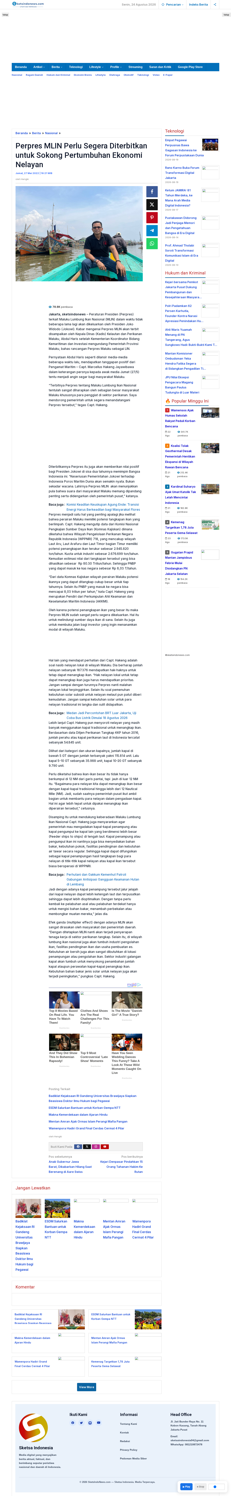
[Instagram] (96, 1146)
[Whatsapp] (152, 243)
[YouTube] (98, 1423)
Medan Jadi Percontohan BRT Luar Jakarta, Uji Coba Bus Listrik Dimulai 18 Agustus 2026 (101, 715)
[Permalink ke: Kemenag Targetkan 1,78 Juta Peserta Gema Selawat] (147, 1366)
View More (86, 1387)
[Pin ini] (152, 217)
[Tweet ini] (152, 204)
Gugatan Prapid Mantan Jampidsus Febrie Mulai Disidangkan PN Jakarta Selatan (179, 563)
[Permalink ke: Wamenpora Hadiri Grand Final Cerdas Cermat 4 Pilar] (145, 1208)
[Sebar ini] (152, 191)
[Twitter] (87, 1146)
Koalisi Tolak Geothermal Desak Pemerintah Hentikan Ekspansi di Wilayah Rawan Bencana (180, 456)
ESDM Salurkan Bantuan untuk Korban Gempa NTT (85, 1108)
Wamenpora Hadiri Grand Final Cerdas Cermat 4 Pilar (86, 1128)
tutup (5, 14)
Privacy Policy (128, 1449)
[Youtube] (105, 1146)
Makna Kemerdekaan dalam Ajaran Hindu (78, 1114)
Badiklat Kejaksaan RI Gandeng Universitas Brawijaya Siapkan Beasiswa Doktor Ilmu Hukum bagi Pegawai (33, 1323)
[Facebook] (78, 1146)
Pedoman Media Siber (133, 1458)
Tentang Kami (128, 1423)
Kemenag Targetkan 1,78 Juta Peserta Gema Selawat (181, 527)
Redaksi (125, 1441)
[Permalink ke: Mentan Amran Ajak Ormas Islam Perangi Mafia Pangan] (116, 1208)
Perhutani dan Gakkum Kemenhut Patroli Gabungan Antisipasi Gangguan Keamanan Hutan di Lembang (103, 879)
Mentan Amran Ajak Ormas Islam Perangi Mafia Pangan (88, 1121)
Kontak (124, 1432)
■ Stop (200, 1486)
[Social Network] (215, 4)
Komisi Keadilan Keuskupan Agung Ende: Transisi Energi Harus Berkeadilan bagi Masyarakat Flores (103, 507)
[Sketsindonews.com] (28, 4)
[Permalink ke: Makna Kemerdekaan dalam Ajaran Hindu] (86, 1208)
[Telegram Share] (152, 230)
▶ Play (186, 1486)
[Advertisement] (115, 35)
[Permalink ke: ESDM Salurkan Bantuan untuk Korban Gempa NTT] (57, 1208)
